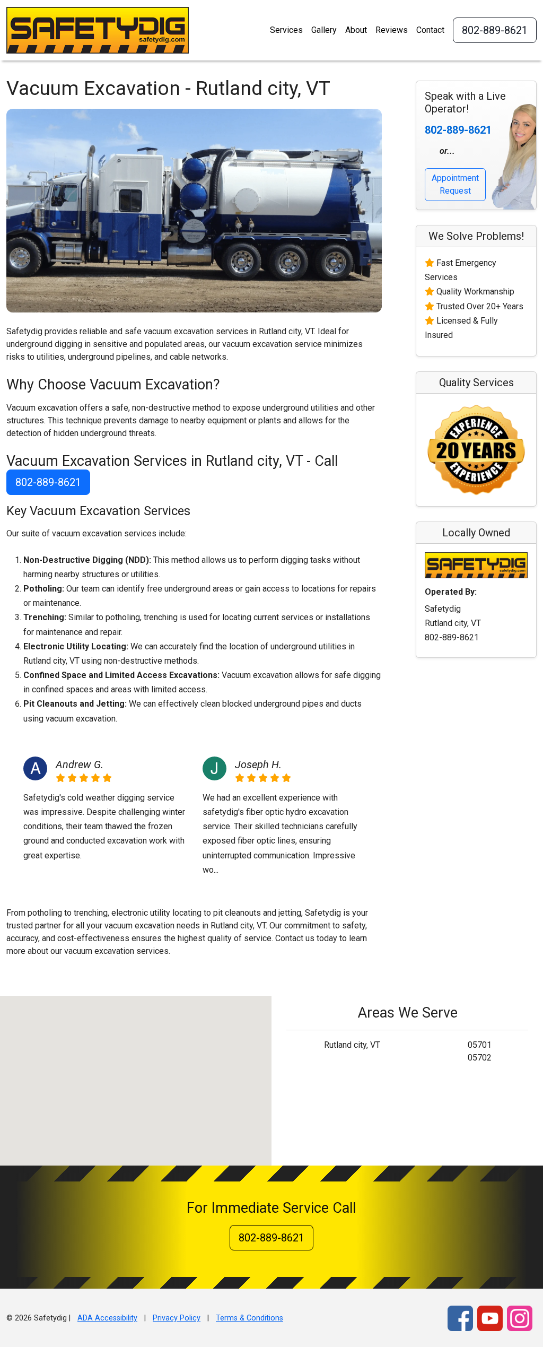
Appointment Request (455, 184)
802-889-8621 (495, 30)
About (356, 30)
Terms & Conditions (249, 1318)
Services (286, 30)
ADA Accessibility (107, 1318)
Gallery (324, 30)
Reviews (391, 30)
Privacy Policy (176, 1318)
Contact (430, 30)
